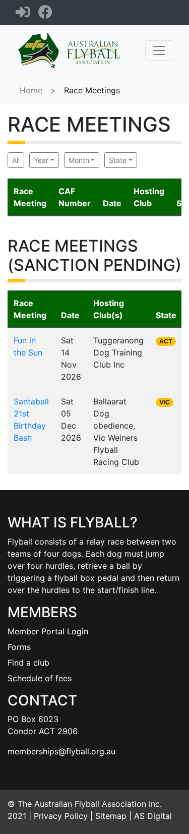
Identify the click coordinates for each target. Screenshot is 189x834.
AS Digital (153, 816)
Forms (19, 647)
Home (31, 90)
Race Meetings (92, 90)
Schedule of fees (40, 678)
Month (79, 160)
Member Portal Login (48, 631)
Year (41, 160)
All (16, 160)
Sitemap (111, 816)
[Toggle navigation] (159, 50)
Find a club (28, 663)
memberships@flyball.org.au (61, 751)
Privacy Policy (61, 816)
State (118, 160)
